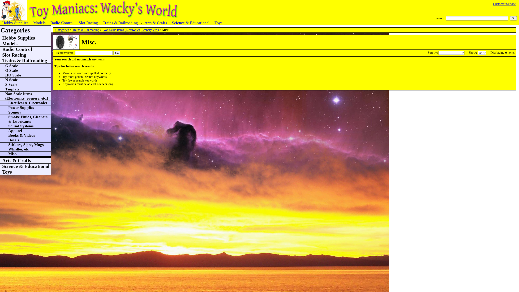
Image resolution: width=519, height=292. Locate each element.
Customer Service (504, 4)
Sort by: (433, 52)
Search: (440, 18)
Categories (62, 30)
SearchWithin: (65, 53)
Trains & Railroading (85, 30)
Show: (473, 52)
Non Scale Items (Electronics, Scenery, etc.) (131, 30)
